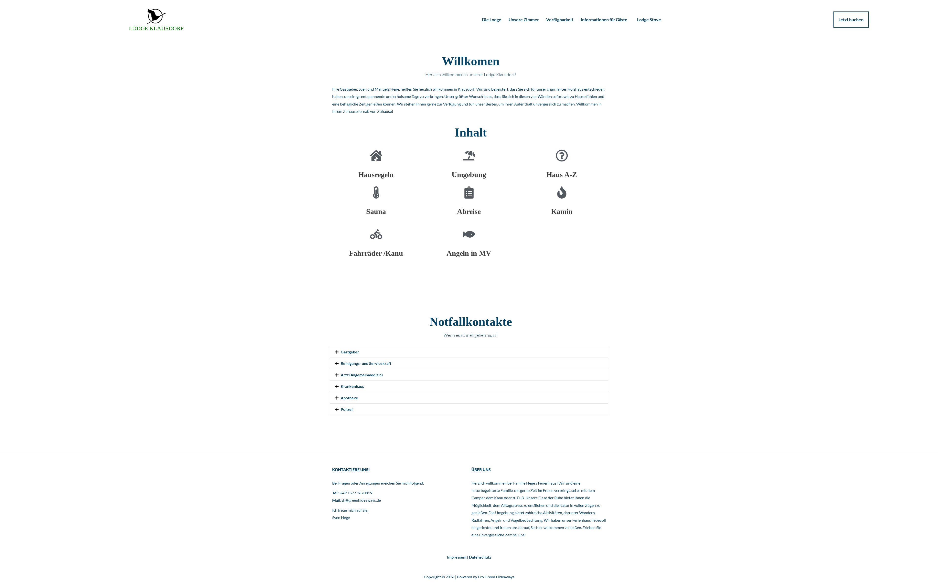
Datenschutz (480, 557)
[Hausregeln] (376, 155)
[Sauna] (376, 192)
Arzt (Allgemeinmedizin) (362, 374)
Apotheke (349, 397)
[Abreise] (469, 192)
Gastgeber (350, 352)
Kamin (562, 211)
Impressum (456, 557)
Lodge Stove (649, 19)
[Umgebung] (469, 155)
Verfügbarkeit (559, 19)
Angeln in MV (469, 253)
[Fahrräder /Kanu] (376, 234)
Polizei (346, 409)
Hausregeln (376, 174)
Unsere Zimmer (524, 19)
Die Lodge (491, 19)
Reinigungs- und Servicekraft (366, 363)
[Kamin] (562, 192)
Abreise (469, 211)
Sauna (376, 211)
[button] (469, 352)
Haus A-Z (561, 174)
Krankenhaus (352, 386)
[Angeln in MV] (469, 234)
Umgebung (469, 174)
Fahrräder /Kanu (376, 253)
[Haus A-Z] (562, 155)
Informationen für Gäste (604, 19)
